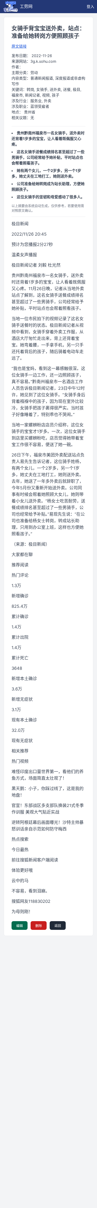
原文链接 (19, 46)
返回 (57, 925)
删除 (38, 925)
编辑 (19, 925)
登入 (90, 6)
